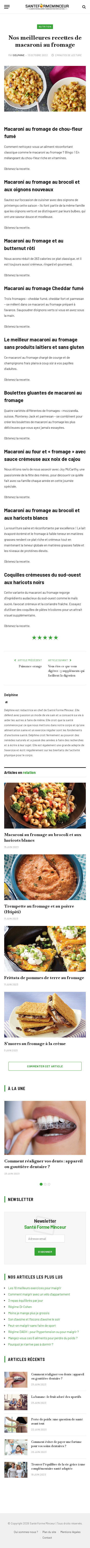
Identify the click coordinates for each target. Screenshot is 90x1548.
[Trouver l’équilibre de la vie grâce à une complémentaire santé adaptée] (15, 1470)
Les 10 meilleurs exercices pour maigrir (34, 1288)
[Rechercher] (83, 6)
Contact (47, 1537)
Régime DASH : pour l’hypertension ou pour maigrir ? (43, 1332)
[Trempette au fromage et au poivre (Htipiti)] (45, 877)
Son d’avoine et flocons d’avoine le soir (34, 1319)
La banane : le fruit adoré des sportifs (56, 1397)
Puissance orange (30, 666)
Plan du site (49, 1532)
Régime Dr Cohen (20, 1307)
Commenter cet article (45, 1066)
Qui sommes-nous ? (26, 1532)
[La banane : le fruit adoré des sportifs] (15, 1402)
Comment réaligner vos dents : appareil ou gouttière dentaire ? (43, 1163)
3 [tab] (49, 1184)
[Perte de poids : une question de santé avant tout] (15, 1425)
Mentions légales (70, 1532)
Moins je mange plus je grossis (28, 1313)
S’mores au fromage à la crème (35, 1043)
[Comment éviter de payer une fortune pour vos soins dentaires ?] (15, 1447)
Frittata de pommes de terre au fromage (44, 977)
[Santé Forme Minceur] (47, 7)
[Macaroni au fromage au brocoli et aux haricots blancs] (45, 805)
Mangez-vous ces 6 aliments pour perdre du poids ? (43, 1338)
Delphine (18, 55)
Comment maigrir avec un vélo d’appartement (39, 1294)
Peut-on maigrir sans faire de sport (32, 1325)
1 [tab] (41, 1184)
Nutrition (45, 26)
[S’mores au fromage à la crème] (45, 1014)
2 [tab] (45, 1184)
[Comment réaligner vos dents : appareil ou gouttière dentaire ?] (45, 1128)
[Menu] (7, 6)
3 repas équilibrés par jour (25, 1300)
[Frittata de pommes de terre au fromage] (45, 949)
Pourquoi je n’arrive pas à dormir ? (30, 1344)
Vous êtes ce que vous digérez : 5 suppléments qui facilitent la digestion (66, 670)
